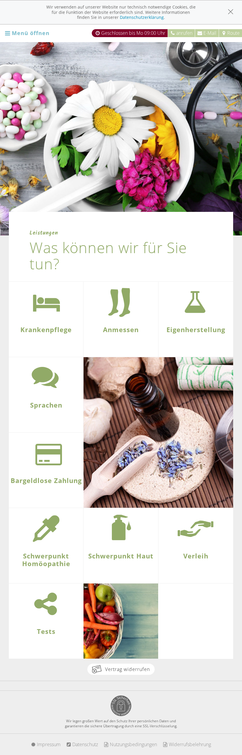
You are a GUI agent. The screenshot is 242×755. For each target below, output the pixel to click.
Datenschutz (84, 744)
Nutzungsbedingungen (133, 744)
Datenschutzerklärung (142, 17)
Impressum (48, 744)
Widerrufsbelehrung (189, 744)
